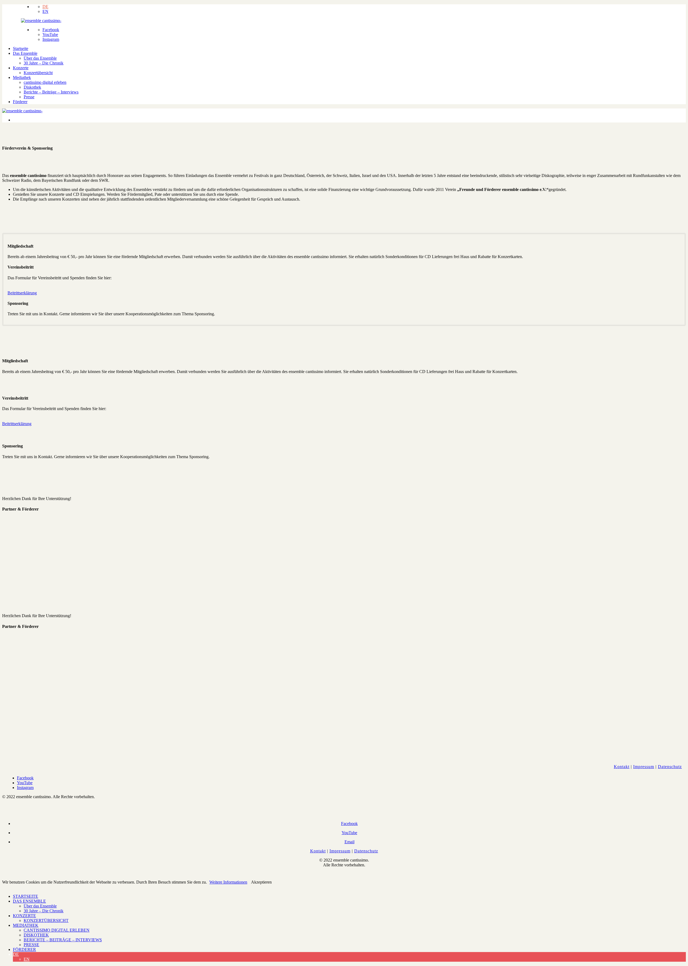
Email (349, 842)
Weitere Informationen (228, 882)
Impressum (643, 766)
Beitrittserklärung (22, 293)
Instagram (50, 39)
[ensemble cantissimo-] (41, 20)
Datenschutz (670, 766)
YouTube (50, 34)
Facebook (50, 29)
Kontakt (621, 766)
